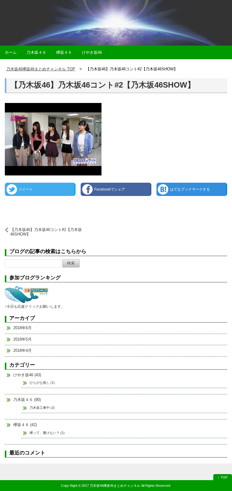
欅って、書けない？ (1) (47, 433)
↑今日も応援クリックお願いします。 (35, 306)
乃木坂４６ (36, 52)
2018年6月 (22, 328)
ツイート (25, 189)
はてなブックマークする (190, 189)
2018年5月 (22, 339)
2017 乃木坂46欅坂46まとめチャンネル (111, 485)
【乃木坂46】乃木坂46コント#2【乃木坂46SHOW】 (102, 85)
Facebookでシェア (109, 189)
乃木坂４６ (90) (27, 399)
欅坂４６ (64, 52)
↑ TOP (222, 477)
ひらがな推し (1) (42, 382)
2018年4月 (22, 350)
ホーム (11, 52)
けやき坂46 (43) (27, 375)
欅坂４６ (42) (25, 424)
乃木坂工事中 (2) (42, 407)
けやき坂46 (92, 52)
